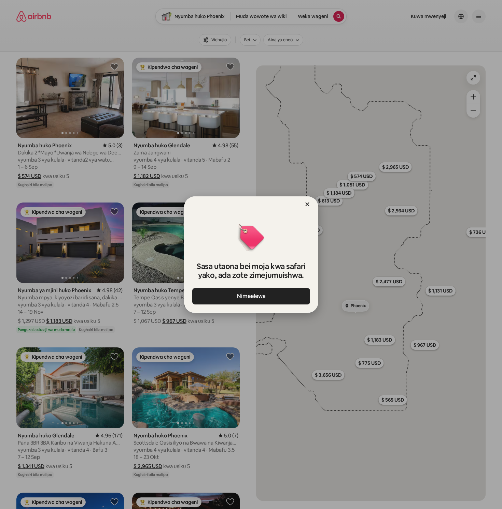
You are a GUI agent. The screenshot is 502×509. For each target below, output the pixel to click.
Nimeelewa (251, 296)
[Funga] (307, 204)
